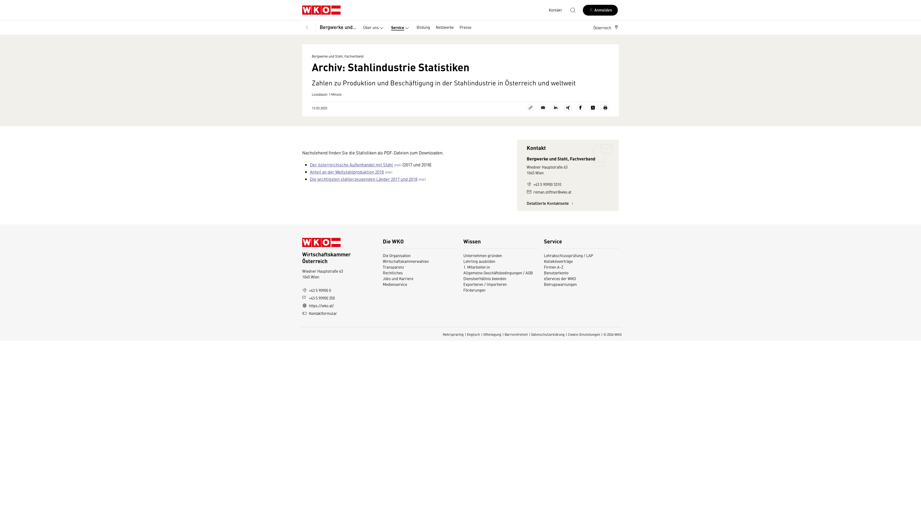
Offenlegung (492, 334)
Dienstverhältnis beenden (484, 278)
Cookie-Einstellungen (584, 334)
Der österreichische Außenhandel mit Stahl (351, 165)
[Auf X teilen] (593, 108)
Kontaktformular (323, 313)
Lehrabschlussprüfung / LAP (568, 255)
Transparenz (393, 267)
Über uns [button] (371, 27)
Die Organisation (397, 255)
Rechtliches (393, 272)
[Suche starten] (573, 10)
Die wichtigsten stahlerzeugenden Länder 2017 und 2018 (363, 179)
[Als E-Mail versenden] (543, 108)
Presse (465, 27)
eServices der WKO (560, 278)
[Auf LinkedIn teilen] (555, 108)
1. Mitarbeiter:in (476, 267)
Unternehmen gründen (482, 255)
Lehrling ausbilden (479, 261)
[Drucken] (605, 108)
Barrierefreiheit (516, 334)
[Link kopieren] (530, 108)
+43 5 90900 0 (320, 290)
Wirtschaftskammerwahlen (406, 261)
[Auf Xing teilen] (568, 108)
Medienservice (395, 284)
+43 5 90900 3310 (547, 184)
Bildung (423, 27)
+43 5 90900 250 (322, 297)
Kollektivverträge (558, 261)
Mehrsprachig (453, 334)
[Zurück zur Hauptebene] (307, 27)
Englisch (473, 334)
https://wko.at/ (321, 305)
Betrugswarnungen (561, 284)
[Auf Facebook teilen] (580, 108)
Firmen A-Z (553, 267)
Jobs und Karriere (398, 278)
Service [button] (397, 27)
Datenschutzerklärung (548, 334)
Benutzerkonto (556, 272)
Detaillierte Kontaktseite (548, 203)
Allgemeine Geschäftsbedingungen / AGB (498, 272)
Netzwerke (445, 27)
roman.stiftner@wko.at (552, 191)
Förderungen (474, 290)
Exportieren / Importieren (485, 284)
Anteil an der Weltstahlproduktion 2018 (347, 172)
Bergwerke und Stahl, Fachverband (338, 27)
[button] (606, 27)
